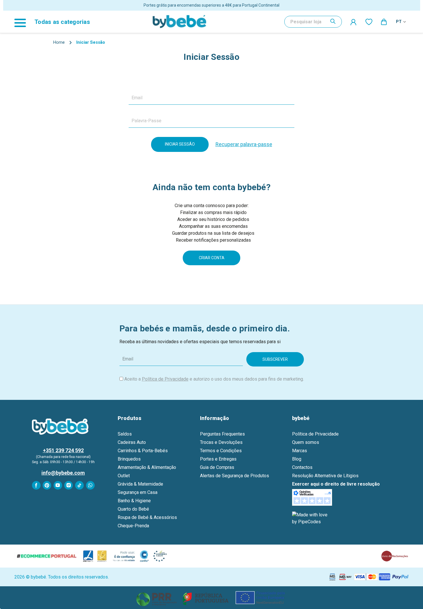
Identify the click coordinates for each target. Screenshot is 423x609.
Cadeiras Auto (132, 442)
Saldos (125, 434)
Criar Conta (211, 257)
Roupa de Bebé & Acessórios (147, 517)
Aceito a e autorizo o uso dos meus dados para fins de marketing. (214, 379)
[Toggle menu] (23, 22)
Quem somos (305, 442)
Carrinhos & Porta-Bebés (143, 450)
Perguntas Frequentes (222, 434)
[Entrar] (353, 22)
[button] (211, 597)
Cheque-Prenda (133, 525)
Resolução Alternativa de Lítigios (325, 475)
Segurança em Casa (137, 492)
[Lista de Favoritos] (368, 21)
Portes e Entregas (218, 459)
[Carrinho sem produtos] (384, 21)
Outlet (124, 475)
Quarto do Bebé (133, 509)
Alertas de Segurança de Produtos (234, 475)
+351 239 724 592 (63, 450)
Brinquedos (129, 459)
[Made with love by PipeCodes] (310, 518)
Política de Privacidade (165, 379)
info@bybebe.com (63, 473)
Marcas (299, 450)
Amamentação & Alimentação (147, 467)
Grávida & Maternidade (140, 484)
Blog (296, 459)
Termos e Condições (221, 450)
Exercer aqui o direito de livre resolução (336, 484)
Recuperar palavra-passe (244, 144)
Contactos (302, 467)
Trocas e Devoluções (221, 442)
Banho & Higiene (134, 500)
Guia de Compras (217, 467)
